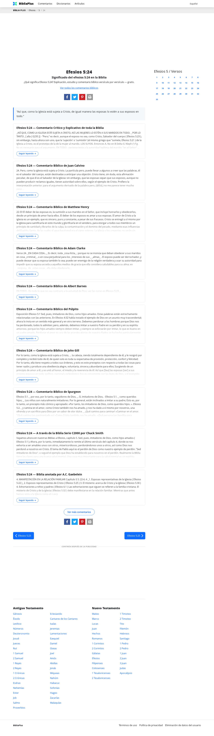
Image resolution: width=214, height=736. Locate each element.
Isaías (53, 623)
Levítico (17, 623)
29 (180, 94)
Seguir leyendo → (27, 153)
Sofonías (55, 688)
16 (198, 83)
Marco (95, 618)
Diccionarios (63, 3)
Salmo (16, 702)
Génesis (17, 613)
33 (157, 99)
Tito (122, 623)
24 (198, 88)
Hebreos (124, 633)
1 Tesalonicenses (101, 673)
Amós (53, 658)
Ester (16, 692)
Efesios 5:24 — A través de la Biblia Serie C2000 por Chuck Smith (59, 433)
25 (157, 94)
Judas (123, 668)
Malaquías (55, 702)
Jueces (16, 643)
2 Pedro (124, 648)
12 (175, 83)
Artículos (79, 3)
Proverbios (19, 707)
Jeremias (55, 628)
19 (169, 88)
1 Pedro (124, 643)
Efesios (32, 10)
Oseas (53, 648)
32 (198, 94)
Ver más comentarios (79, 512)
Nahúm (54, 678)
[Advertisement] (107, 36)
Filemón (124, 628)
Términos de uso (128, 725)
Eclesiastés (56, 613)
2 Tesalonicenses (101, 678)
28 (175, 94)
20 (175, 88)
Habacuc (55, 683)
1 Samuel (18, 653)
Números (18, 628)
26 (163, 94)
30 (186, 94)
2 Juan (123, 658)
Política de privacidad (151, 725)
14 (186, 83)
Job (15, 697)
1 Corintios (98, 643)
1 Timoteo (125, 613)
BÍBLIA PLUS (19, 10)
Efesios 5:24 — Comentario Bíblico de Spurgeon (48, 392)
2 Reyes (17, 668)
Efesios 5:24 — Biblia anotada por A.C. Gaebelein (49, 474)
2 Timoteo (125, 618)
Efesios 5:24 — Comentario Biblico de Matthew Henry (52, 207)
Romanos (97, 638)
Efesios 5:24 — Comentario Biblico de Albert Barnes (51, 286)
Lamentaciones (58, 633)
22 (186, 88)
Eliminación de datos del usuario (183, 725)
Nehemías (18, 688)
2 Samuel (18, 658)
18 (163, 88)
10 (163, 83)
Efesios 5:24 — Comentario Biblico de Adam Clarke (50, 248)
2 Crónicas (19, 678)
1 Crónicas (19, 673)
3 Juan (123, 663)
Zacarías (54, 697)
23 (192, 88)
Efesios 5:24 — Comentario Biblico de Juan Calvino (50, 165)
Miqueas (54, 673)
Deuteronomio (21, 633)
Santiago (124, 638)
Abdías (54, 663)
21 (180, 88)
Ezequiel (54, 638)
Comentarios (45, 3)
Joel (52, 653)
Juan (94, 628)
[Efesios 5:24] (67, 97)
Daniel (53, 643)
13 (180, 83)
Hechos (96, 633)
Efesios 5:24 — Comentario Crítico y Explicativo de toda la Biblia (60, 128)
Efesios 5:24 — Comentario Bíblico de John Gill (47, 350)
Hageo (53, 692)
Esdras (17, 683)
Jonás (53, 668)
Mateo (95, 613)
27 (169, 94)
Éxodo (16, 618)
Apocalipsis (126, 673)
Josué (16, 638)
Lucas (95, 623)
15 (192, 83)
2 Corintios (98, 648)
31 (192, 94)
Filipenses (97, 663)
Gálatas (96, 653)
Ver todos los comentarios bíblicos (79, 87)
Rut (15, 648)
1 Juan (123, 653)
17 (157, 88)
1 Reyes (17, 663)
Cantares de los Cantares (64, 618)
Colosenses (98, 668)
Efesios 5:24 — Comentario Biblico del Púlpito (47, 309)
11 (169, 83)
